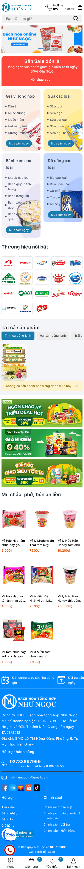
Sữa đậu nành (60, 133)
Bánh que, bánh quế (19, 216)
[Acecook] (58, 262)
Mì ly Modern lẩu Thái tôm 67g (42, 543)
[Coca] (9, 293)
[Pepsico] (25, 308)
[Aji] (9, 262)
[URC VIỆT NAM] (75, 293)
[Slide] (42, 39)
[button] (40, 48)
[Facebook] (5, 787)
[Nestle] (42, 308)
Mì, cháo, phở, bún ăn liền (31, 494)
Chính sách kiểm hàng (60, 830)
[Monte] (75, 262)
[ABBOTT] (9, 308)
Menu (10, 866)
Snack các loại (18, 177)
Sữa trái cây (59, 119)
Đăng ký (8, 819)
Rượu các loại (60, 184)
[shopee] (29, 787)
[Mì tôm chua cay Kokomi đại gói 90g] (14, 630)
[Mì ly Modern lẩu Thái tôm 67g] (42, 519)
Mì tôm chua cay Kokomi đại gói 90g (14, 654)
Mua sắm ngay (19, 143)
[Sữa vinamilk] (42, 278)
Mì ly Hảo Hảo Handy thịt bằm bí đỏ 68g (69, 598)
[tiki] (12, 787)
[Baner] (42, 473)
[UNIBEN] (42, 293)
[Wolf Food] (42, 413)
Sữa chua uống (61, 126)
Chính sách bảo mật (58, 807)
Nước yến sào (60, 204)
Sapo (51, 851)
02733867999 (63, 7)
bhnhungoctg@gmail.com (29, 777)
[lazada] (21, 787)
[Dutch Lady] (75, 278)
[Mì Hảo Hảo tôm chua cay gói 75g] (14, 519)
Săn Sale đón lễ (41, 61)
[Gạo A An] (25, 293)
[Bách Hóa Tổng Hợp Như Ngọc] (17, 7)
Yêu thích (54, 863)
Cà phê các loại (61, 190)
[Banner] (14, 362)
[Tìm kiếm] (76, 18)
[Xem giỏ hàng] (80, 7)
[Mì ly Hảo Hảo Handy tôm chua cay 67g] (70, 519)
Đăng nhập (9, 813)
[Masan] (42, 262)
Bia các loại (58, 177)
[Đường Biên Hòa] (9, 278)
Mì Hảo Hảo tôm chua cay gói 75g (13, 543)
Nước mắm (16, 119)
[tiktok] (37, 787)
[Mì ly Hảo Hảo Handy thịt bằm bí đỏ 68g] (70, 574)
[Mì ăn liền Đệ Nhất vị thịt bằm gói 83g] (42, 574)
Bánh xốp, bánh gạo (19, 205)
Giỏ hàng (32, 863)
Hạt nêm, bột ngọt (21, 126)
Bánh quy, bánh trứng (19, 186)
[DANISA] (58, 293)
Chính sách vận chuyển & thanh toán (62, 815)
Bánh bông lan (18, 196)
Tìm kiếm (8, 807)
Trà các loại (58, 197)
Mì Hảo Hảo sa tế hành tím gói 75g (12, 598)
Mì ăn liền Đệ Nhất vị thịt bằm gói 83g (41, 598)
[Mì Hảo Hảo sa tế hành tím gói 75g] (14, 574)
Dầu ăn (13, 106)
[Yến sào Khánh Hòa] (25, 278)
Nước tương (17, 113)
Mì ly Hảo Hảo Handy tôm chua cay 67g (70, 543)
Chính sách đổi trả (57, 824)
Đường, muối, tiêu (21, 133)
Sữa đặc (56, 113)
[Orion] (25, 262)
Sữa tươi (56, 106)
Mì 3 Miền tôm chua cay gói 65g (40, 654)
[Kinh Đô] (58, 278)
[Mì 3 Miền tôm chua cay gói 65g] (42, 630)
